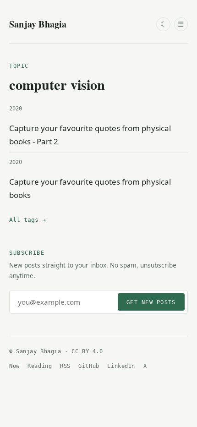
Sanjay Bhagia (38, 24)
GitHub (88, 366)
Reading (39, 366)
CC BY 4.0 (87, 351)
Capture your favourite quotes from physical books (90, 188)
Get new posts (150, 302)
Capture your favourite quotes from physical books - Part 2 (90, 135)
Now (14, 366)
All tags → (27, 219)
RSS (65, 366)
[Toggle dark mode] (163, 24)
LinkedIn (121, 366)
